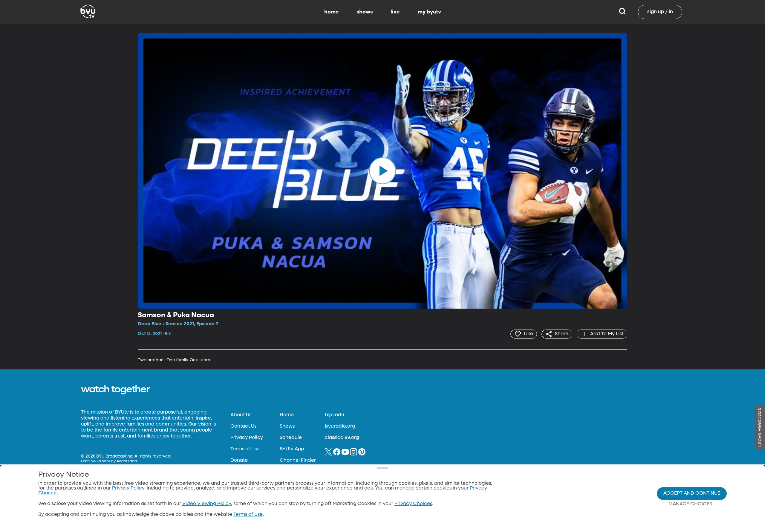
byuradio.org (340, 426)
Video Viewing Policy (206, 503)
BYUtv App (292, 449)
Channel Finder (298, 460)
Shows (287, 426)
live (395, 12)
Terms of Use (245, 449)
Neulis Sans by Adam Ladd (114, 461)
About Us (240, 415)
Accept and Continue (691, 493)
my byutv (429, 12)
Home (287, 415)
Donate (239, 460)
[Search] (622, 12)
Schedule (291, 437)
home (331, 12)
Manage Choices (690, 504)
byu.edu (334, 415)
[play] (382, 170)
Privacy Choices (413, 503)
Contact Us (243, 426)
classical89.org (342, 437)
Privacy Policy (246, 437)
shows (365, 12)
